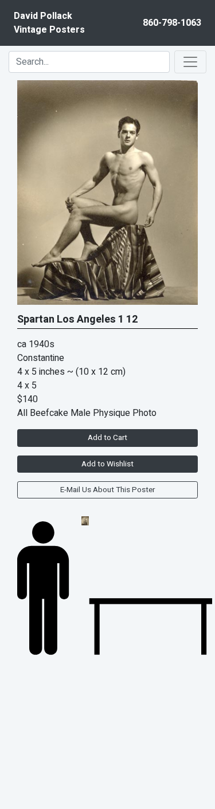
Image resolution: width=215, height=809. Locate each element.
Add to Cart (107, 437)
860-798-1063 (172, 23)
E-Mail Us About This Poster (107, 490)
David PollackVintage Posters (49, 23)
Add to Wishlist (107, 464)
